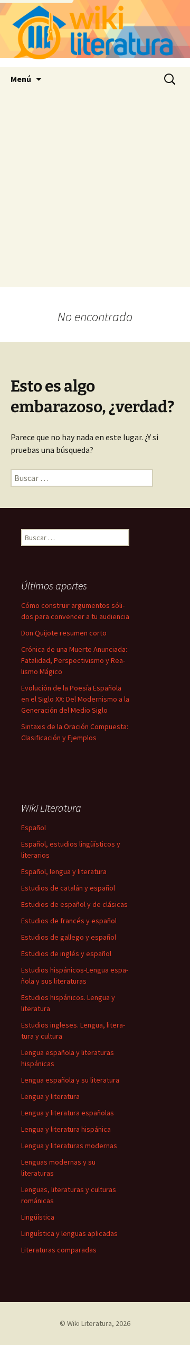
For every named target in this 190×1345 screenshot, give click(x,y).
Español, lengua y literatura (64, 871)
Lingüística (37, 1217)
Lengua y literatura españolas (67, 1112)
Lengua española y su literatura (70, 1080)
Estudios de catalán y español (68, 888)
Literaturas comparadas (59, 1250)
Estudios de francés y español (69, 920)
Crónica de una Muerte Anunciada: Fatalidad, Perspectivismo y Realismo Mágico (74, 660)
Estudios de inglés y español (66, 953)
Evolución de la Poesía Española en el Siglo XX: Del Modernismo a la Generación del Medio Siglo (75, 699)
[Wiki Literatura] (95, 33)
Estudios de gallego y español (68, 937)
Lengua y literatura (50, 1096)
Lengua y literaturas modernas (69, 1145)
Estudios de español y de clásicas (74, 904)
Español (33, 827)
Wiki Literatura (89, 1323)
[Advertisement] (95, 191)
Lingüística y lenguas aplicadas (69, 1233)
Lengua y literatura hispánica (66, 1129)
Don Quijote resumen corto (64, 633)
